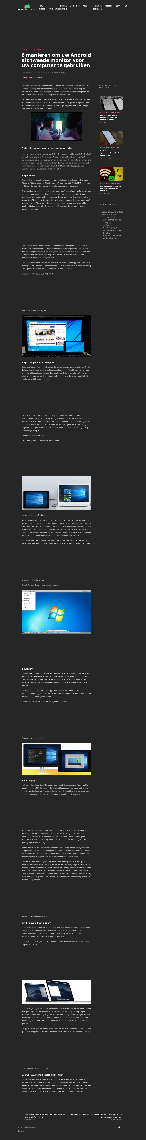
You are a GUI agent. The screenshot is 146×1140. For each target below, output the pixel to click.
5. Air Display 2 (110, 227)
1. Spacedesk (109, 217)
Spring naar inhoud (28, 2)
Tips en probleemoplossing (33, 49)
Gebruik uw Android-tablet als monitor (112, 237)
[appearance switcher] (126, 5)
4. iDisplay (108, 225)
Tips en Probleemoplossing (55, 72)
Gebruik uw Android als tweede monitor (112, 213)
